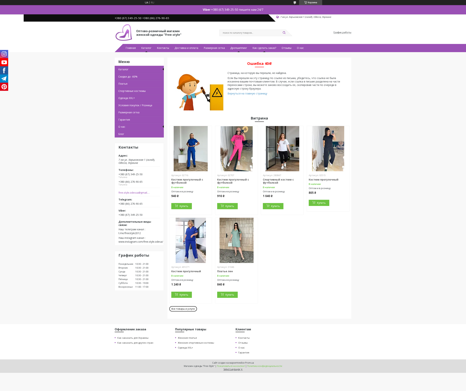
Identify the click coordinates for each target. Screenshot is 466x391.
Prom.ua (249, 362)
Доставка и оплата (186, 48)
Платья (122, 83)
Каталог (146, 48)
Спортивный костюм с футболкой (278, 181)
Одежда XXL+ (126, 98)
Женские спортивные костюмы (196, 342)
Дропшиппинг (238, 48)
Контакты (163, 48)
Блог (121, 134)
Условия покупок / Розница (135, 105)
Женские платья (187, 337)
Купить (183, 206)
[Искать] (284, 33)
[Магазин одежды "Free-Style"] (124, 32)
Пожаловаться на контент (231, 366)
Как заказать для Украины (133, 337)
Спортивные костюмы (132, 91)
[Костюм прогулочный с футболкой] (190, 148)
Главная (131, 48)
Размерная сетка (214, 48)
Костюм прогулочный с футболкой (187, 181)
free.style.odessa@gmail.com (134, 192)
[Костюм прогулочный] (328, 148)
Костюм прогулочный (323, 179)
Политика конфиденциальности (264, 366)
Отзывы (286, 48)
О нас (300, 48)
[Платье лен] (236, 240)
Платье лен (225, 271)
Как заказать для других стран (135, 342)
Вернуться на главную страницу (247, 93)
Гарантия (124, 119)
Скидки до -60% (127, 76)
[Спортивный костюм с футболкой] (282, 148)
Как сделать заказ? (264, 48)
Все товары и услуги (183, 308)
